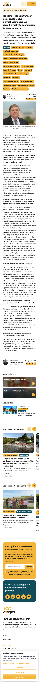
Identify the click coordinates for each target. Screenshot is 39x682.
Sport (15, 10)
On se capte (7, 639)
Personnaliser (19, 677)
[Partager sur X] (35, 99)
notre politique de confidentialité (22, 574)
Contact (5, 636)
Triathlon (23, 10)
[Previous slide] (29, 429)
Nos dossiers (8, 374)
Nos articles (8, 403)
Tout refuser (19, 667)
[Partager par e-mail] (27, 99)
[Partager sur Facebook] (29, 99)
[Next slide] (34, 429)
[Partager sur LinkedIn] (32, 99)
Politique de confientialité (22, 663)
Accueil (6, 10)
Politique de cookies (8, 663)
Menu (33, 4)
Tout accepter (19, 672)
